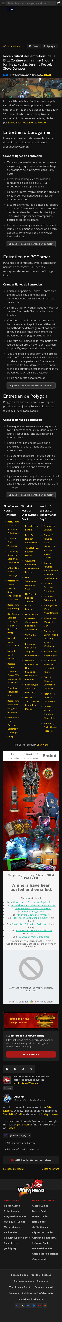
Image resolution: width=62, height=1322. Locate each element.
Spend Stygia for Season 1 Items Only (31, 688)
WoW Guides (11, 1200)
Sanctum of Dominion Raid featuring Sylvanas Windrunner (51, 639)
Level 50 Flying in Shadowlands (32, 539)
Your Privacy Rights (20, 1287)
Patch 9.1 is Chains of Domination (49, 697)
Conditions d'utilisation (31, 1299)
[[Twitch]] (5, 1135)
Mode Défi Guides (42, 1248)
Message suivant (50, 1168)
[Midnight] (10, 1248)
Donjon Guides (40, 1216)
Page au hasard (44, 1287)
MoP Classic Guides (44, 1200)
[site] (7, 1080)
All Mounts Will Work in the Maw (51, 622)
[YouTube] (39, 1305)
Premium (14, 1293)
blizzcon (8, 1088)
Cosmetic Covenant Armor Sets (49, 587)
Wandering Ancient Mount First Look (51, 727)
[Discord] (17, 1305)
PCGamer (28, 122)
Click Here (42, 744)
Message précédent (13, 1168)
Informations (13, 46)
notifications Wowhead (26, 1083)
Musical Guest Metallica (11, 655)
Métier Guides (12, 1227)
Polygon (42, 122)
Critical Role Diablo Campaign (13, 571)
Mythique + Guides (14, 1221)
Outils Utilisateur (41, 1274)
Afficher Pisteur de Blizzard (21, 1142)
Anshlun (46, 75)
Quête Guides (40, 1227)
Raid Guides (10, 1232)
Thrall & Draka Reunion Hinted (32, 551)
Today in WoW (49, 1114)
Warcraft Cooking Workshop (12, 542)
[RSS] (45, 1305)
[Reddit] (23, 1069)
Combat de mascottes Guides (45, 1237)
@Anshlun (23, 1124)
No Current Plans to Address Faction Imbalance (30, 601)
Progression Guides (15, 1216)
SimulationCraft (12, 1114)
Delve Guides (11, 1211)
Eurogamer (14, 122)
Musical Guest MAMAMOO (13, 642)
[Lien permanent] (31, 1069)
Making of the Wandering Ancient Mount (51, 609)
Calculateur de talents (17, 1237)
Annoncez (42, 1280)
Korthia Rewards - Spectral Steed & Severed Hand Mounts (51, 570)
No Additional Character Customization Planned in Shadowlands (32, 622)
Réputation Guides (43, 1232)
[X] (22, 1305)
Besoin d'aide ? (19, 1274)
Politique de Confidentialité (38, 1293)
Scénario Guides (41, 1243)
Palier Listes (11, 1243)
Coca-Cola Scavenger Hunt (12, 692)
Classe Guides (12, 1205)
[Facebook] (15, 1069)
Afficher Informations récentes (23, 1149)
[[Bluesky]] (7, 1069)
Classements (39, 1259)
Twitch (11, 1128)
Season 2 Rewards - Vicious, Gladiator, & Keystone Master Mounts (49, 546)
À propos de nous (24, 1280)
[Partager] (59, 3)
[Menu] (3, 3)
